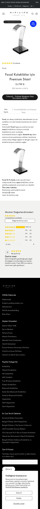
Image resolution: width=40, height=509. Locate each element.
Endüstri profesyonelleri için (12, 303)
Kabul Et (19, 493)
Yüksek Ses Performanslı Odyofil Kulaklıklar (18, 436)
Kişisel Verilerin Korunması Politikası (15, 347)
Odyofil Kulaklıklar (9, 370)
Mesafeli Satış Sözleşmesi (12, 340)
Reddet (18, 498)
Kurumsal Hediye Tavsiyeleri (12, 418)
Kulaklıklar (6, 366)
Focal (4, 68)
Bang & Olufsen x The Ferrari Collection (17, 425)
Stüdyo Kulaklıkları (9, 384)
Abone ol (8, 469)
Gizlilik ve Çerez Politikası (12, 351)
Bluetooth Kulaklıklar (10, 388)
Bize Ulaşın (6, 314)
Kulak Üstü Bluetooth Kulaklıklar (14, 392)
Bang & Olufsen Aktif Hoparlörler (14, 421)
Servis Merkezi (7, 329)
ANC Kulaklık (7, 377)
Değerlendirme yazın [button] (20, 221)
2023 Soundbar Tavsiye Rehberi (14, 429)
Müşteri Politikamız (9, 336)
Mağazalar (26, 6)
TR (31, 6)
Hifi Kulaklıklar (7, 374)
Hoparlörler (6, 399)
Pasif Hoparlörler (8, 406)
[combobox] (33, 6)
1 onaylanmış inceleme (13, 218)
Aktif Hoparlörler (8, 403)
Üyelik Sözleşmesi (9, 344)
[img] (16, 251)
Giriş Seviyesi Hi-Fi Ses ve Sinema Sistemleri (18, 432)
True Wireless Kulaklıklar (11, 381)
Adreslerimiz (7, 307)
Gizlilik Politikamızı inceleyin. (17, 487)
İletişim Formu (7, 333)
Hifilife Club (17, 6)
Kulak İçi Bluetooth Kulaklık (12, 395)
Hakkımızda (6, 299)
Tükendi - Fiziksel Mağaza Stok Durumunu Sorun (20, 97)
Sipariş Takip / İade (9, 326)
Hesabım (10, 6)
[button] (7, 63)
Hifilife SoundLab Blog (10, 310)
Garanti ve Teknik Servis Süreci (13, 355)
